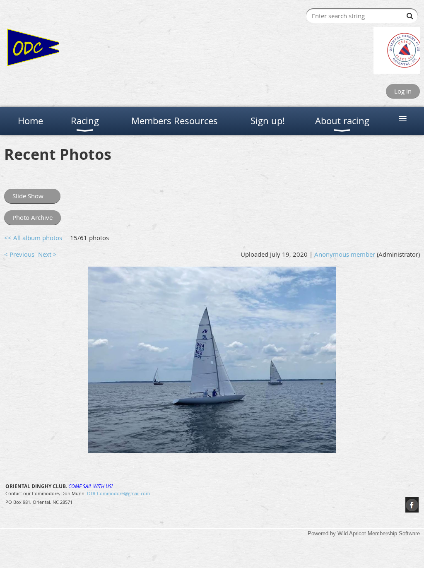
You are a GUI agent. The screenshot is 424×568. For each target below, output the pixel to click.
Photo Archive (32, 217)
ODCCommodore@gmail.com (118, 493)
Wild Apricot (351, 533)
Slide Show (27, 196)
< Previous (19, 254)
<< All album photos (33, 237)
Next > (47, 254)
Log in (403, 91)
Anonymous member (344, 254)
